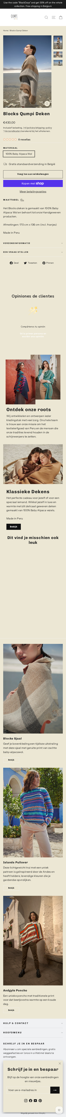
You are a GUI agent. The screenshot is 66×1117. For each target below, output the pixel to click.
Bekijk (13, 526)
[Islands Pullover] (33, 812)
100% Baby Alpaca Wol (19, 153)
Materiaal (10, 148)
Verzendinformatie (16, 243)
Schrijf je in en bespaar (24, 1043)
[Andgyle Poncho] (33, 941)
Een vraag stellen (16, 252)
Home (5, 30)
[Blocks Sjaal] (33, 689)
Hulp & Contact (16, 1023)
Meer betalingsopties (33, 191)
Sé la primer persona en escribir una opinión (33, 335)
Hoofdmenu (12, 1032)
